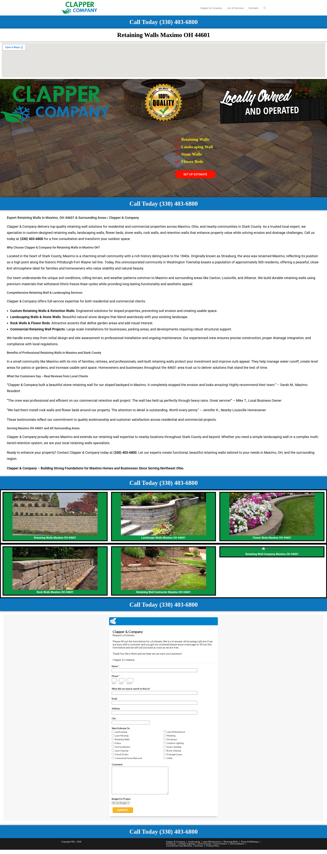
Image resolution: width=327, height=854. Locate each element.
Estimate (199, 845)
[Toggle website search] (264, 8)
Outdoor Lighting (187, 843)
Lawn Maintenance (212, 841)
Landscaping (194, 841)
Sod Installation (237, 843)
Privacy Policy (212, 845)
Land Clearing (204, 843)
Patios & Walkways (250, 841)
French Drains (220, 843)
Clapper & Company (175, 841)
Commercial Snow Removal (179, 845)
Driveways (171, 843)
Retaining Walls (231, 841)
